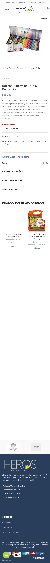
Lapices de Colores (35, 68)
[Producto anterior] (41, 72)
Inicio (4, 68)
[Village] (13, 447)
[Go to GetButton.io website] (6, 560)
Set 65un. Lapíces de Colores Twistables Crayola (37, 236)
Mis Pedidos (7, 527)
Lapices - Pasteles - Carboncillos (26, 141)
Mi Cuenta (6, 522)
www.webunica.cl (22, 545)
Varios (44, 245)
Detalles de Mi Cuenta (11, 532)
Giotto (13, 243)
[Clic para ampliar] (6, 58)
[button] (20, 217)
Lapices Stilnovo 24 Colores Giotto (13, 235)
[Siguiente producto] (46, 72)
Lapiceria (36, 242)
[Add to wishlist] (20, 213)
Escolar (12, 68)
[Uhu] (36, 447)
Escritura (20, 68)
